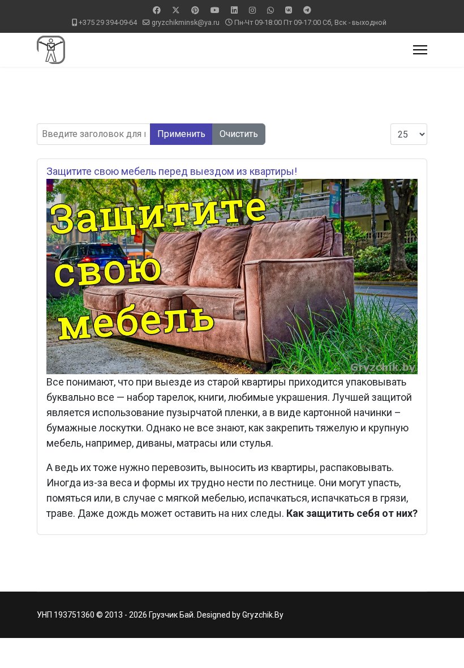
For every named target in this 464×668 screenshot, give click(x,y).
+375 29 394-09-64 (108, 22)
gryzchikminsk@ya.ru (186, 22)
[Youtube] (215, 10)
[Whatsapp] (270, 10)
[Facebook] (157, 10)
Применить (181, 134)
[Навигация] (420, 50)
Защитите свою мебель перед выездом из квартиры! (171, 171)
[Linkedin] (234, 10)
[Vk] (288, 10)
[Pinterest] (195, 10)
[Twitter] (176, 10)
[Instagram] (252, 10)
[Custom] (307, 10)
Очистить (239, 134)
